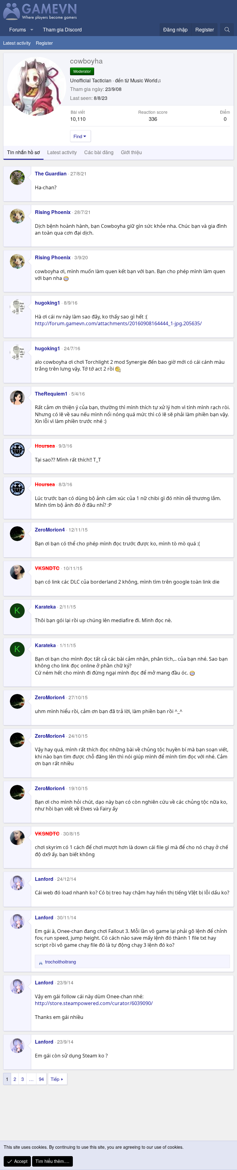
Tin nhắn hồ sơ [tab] (23, 152)
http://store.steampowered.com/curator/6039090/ (94, 1003)
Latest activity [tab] (62, 152)
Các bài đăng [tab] (99, 152)
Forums (17, 29)
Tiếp (55, 1079)
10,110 (77, 118)
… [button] (31, 1079)
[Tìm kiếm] (227, 29)
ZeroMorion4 (50, 529)
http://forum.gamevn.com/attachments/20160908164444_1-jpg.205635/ (118, 323)
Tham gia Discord (62, 29)
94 (41, 1079)
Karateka (45, 606)
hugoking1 (47, 302)
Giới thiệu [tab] (131, 152)
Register (44, 42)
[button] (32, 29)
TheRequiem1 (51, 393)
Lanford (44, 878)
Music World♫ (145, 80)
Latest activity (17, 42)
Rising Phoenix (53, 212)
